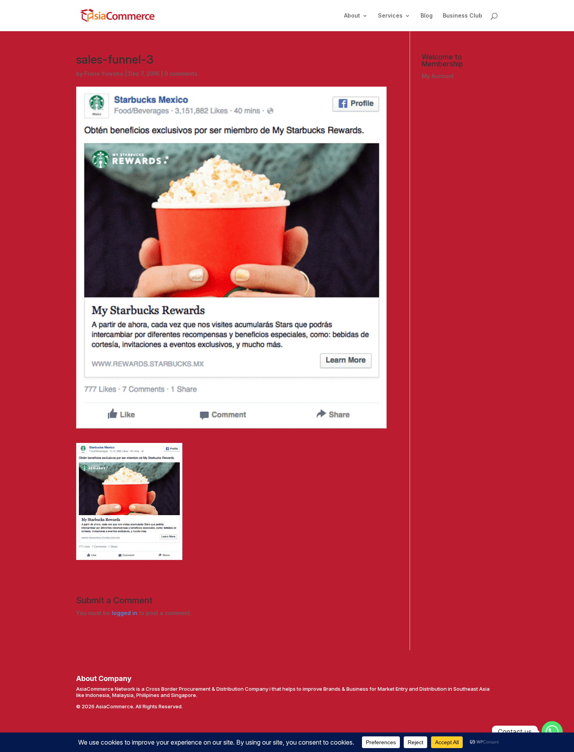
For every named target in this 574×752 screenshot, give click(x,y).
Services (390, 16)
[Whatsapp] (552, 731)
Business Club (462, 16)
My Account (438, 76)
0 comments (181, 73)
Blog (427, 16)
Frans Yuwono (103, 73)
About (352, 16)
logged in (124, 613)
